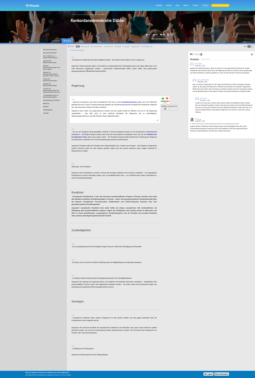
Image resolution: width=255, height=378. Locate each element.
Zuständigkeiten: (48, 110)
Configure (158, 76)
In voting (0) (126, 46)
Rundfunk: (46, 106)
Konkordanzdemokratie (50, 49)
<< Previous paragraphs (76, 50)
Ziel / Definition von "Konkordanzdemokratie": (50, 57)
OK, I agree (208, 374)
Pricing (168, 5)
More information (221, 374)
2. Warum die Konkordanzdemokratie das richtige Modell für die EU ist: (51, 90)
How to (185, 5)
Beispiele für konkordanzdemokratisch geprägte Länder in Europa (51, 74)
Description (56, 41)
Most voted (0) (85, 46)
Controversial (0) (108, 46)
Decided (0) (118, 46)
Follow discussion (159, 39)
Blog (177, 5)
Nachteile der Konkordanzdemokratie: (50, 84)
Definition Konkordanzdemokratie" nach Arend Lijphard (51, 67)
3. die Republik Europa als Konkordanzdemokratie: (50, 96)
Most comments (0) (96, 46)
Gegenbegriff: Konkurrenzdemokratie (49, 61)
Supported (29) (135, 46)
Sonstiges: (46, 113)
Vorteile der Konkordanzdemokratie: (50, 80)
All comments (194, 59)
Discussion (67, 41)
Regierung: (46, 103)
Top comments (205, 59)
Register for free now (220, 5)
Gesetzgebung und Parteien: (51, 100)
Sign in (205, 5)
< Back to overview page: (79, 14)
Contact (196, 5)
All (78, 46)
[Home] (32, 5)
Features (159, 5)
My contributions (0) (146, 46)
